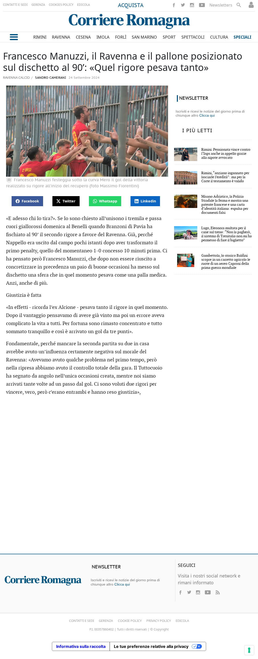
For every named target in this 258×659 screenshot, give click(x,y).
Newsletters (220, 5)
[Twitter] (182, 5)
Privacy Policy (158, 620)
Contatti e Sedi (81, 620)
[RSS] (217, 592)
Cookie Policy (130, 620)
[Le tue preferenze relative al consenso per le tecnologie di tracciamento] (249, 650)
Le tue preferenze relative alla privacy (151, 646)
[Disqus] (129, 477)
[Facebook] (173, 5)
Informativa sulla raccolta (81, 646)
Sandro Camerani (50, 78)
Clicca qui (207, 115)
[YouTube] (202, 5)
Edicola (182, 620)
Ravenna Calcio (16, 77)
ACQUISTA (131, 6)
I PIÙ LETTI (197, 131)
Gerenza (106, 620)
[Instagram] (192, 5)
